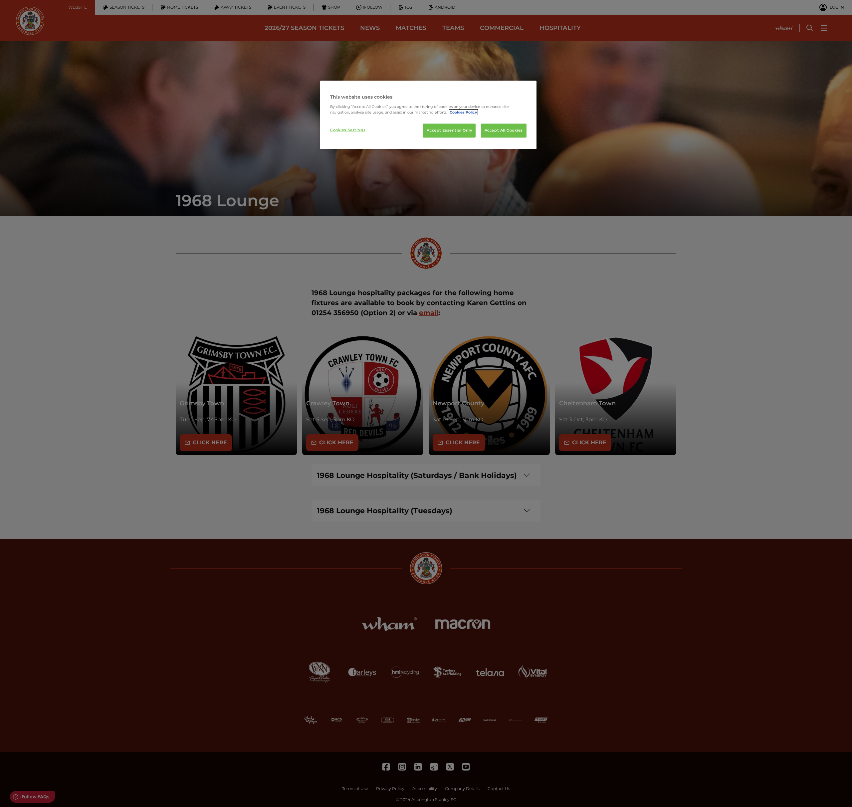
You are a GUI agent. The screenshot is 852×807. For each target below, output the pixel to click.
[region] (428, 115)
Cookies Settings (347, 130)
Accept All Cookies (504, 130)
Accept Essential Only (449, 130)
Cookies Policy (463, 112)
